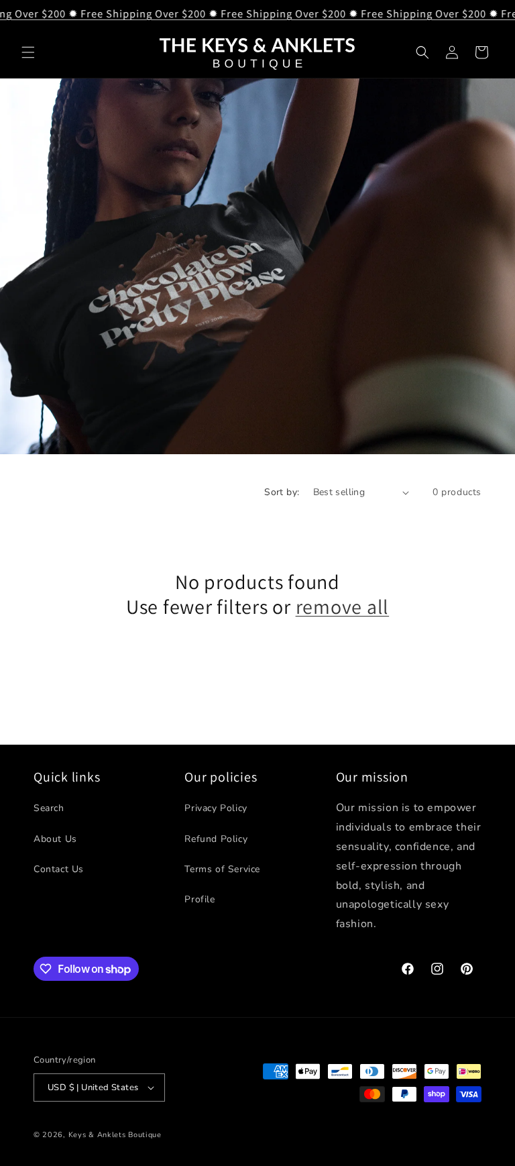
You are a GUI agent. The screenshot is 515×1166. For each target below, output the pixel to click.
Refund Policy (215, 839)
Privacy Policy (215, 808)
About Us (55, 839)
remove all (343, 606)
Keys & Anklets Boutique (115, 1135)
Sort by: (281, 492)
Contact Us (59, 869)
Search (49, 808)
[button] (28, 52)
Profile (199, 899)
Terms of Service (222, 869)
